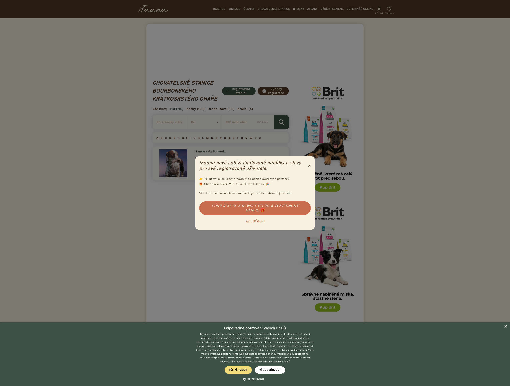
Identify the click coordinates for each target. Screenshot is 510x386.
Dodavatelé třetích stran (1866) (258, 346)
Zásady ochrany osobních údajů (272, 361)
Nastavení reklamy (266, 357)
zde (289, 193)
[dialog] (255, 354)
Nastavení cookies (241, 361)
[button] (255, 379)
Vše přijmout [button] (238, 370)
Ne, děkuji (255, 221)
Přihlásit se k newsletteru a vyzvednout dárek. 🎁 (255, 208)
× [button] (505, 326)
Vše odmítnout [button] (270, 370)
